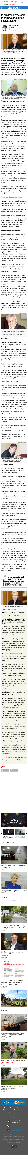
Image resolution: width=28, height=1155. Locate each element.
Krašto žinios (21, 1109)
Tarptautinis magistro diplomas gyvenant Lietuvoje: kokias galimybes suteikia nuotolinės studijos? (13, 1034)
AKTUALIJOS (5, 897)
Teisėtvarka (20, 1107)
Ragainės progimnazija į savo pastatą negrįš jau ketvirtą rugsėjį (12, 1087)
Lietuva (20, 897)
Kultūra (5, 1109)
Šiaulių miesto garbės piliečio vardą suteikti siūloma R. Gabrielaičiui (12, 954)
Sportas (9, 1109)
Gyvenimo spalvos (8, 1112)
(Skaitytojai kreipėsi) (7, 1062)
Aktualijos (6, 1107)
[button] (5, 770)
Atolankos (16, 1112)
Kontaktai (22, 1112)
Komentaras (13, 1107)
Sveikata (14, 1109)
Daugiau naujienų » (22, 903)
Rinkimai (3, 766)
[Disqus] (14, 792)
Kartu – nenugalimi (6, 1009)
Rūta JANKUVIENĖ (14, 25)
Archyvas (12, 2)
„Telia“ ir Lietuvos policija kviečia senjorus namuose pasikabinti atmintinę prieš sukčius (13, 982)
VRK (2, 764)
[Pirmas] (13, 7)
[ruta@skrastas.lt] (9, 29)
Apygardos (3, 767)
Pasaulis (14, 900)
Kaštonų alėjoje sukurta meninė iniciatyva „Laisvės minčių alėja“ (13, 926)
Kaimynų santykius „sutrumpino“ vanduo (13, 1060)
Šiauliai (14, 897)
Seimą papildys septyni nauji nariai (14, 891)
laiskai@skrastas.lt (16, 1130)
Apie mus (11, 1)
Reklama (16, 1)
